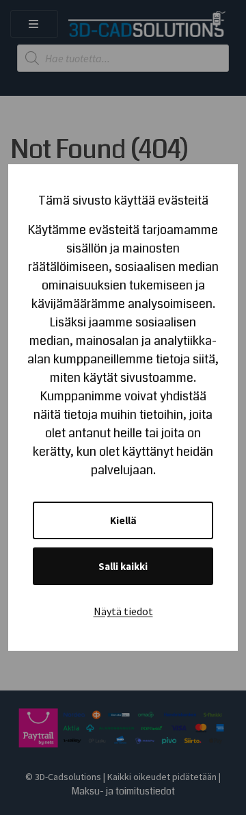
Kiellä (123, 520)
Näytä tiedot (123, 611)
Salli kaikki (123, 566)
